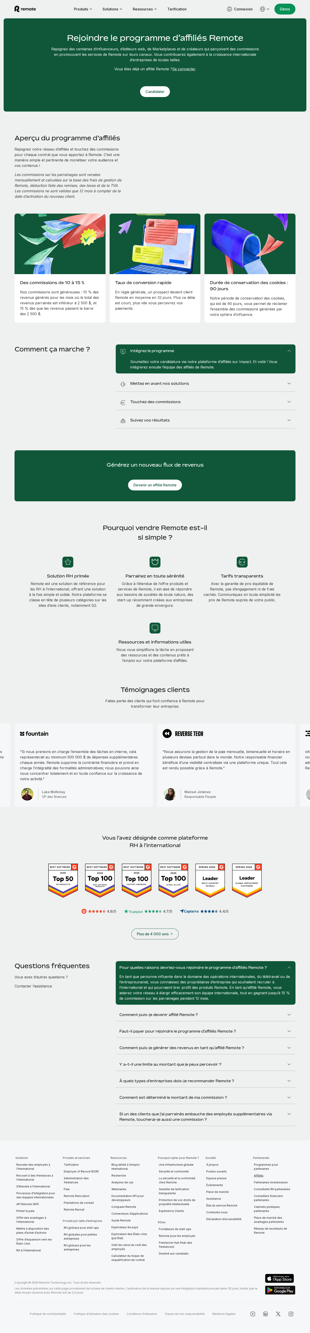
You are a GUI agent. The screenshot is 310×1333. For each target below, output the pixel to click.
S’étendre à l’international (33, 1186)
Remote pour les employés (177, 1236)
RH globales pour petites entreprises (80, 1236)
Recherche (118, 1175)
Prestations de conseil (79, 1202)
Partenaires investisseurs (271, 1182)
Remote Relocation (76, 1196)
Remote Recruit (74, 1209)
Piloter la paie (25, 1211)
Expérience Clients (171, 1211)
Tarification (177, 9)
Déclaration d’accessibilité (223, 1219)
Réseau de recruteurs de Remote (270, 1230)
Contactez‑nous (217, 1212)
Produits (81, 9)
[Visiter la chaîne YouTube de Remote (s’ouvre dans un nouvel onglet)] (252, 1313)
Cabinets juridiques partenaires (267, 1209)
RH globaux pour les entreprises (77, 1247)
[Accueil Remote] (25, 9)
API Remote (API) (27, 1204)
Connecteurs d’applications (129, 1213)
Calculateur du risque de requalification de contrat (128, 1258)
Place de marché (217, 1192)
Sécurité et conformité (174, 1171)
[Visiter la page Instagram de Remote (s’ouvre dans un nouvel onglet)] (290, 1313)
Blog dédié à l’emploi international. (125, 1166)
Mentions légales (224, 1314)
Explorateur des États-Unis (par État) (129, 1236)
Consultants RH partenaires (272, 1189)
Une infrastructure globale (176, 1164)
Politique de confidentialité (48, 1314)
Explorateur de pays (124, 1227)
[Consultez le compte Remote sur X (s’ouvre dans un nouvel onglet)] (278, 1313)
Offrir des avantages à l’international (31, 1219)
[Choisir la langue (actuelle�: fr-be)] (265, 9)
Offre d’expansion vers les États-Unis (34, 1241)
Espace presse (216, 1178)
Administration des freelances (76, 1180)
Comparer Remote (123, 1207)
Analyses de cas (122, 1182)
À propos (212, 1164)
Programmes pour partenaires (266, 1166)
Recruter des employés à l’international (33, 1166)
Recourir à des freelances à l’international (34, 1177)
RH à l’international (28, 1250)
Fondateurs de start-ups (175, 1229)
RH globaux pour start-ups (81, 1227)
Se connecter (184, 69)
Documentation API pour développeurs (127, 1198)
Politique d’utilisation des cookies (96, 1314)
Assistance (213, 1198)
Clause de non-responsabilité (185, 1314)
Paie (67, 1189)
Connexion (243, 9)
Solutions (110, 9)
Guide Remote (121, 1220)
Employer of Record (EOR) (81, 1171)
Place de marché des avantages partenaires (269, 1219)
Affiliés (258, 1175)
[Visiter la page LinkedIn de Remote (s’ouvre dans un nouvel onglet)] (265, 1313)
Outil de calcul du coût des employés (129, 1247)
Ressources (143, 9)
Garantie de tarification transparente (174, 1191)
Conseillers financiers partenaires (268, 1198)
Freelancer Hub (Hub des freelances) (175, 1244)
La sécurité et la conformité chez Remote (177, 1180)
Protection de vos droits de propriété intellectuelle (177, 1202)
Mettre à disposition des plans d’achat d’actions (32, 1230)
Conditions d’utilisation (142, 1314)
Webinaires (118, 1189)
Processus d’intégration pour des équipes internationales (35, 1195)
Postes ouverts (216, 1171)
